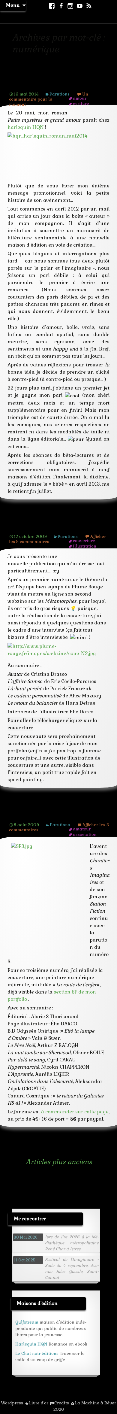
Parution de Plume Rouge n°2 (56, 527)
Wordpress (12, 1403)
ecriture (81, 103)
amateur (82, 829)
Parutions (60, 94)
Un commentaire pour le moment (48, 99)
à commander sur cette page (75, 1112)
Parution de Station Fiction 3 (54, 816)
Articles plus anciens (51, 1162)
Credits (61, 1403)
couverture (84, 540)
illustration (84, 546)
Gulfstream (26, 1322)
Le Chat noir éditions (36, 1353)
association (85, 834)
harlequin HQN (26, 127)
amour (79, 98)
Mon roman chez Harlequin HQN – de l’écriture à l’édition (56, 81)
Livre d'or (38, 1403)
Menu (13, 5)
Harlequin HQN (31, 1344)
